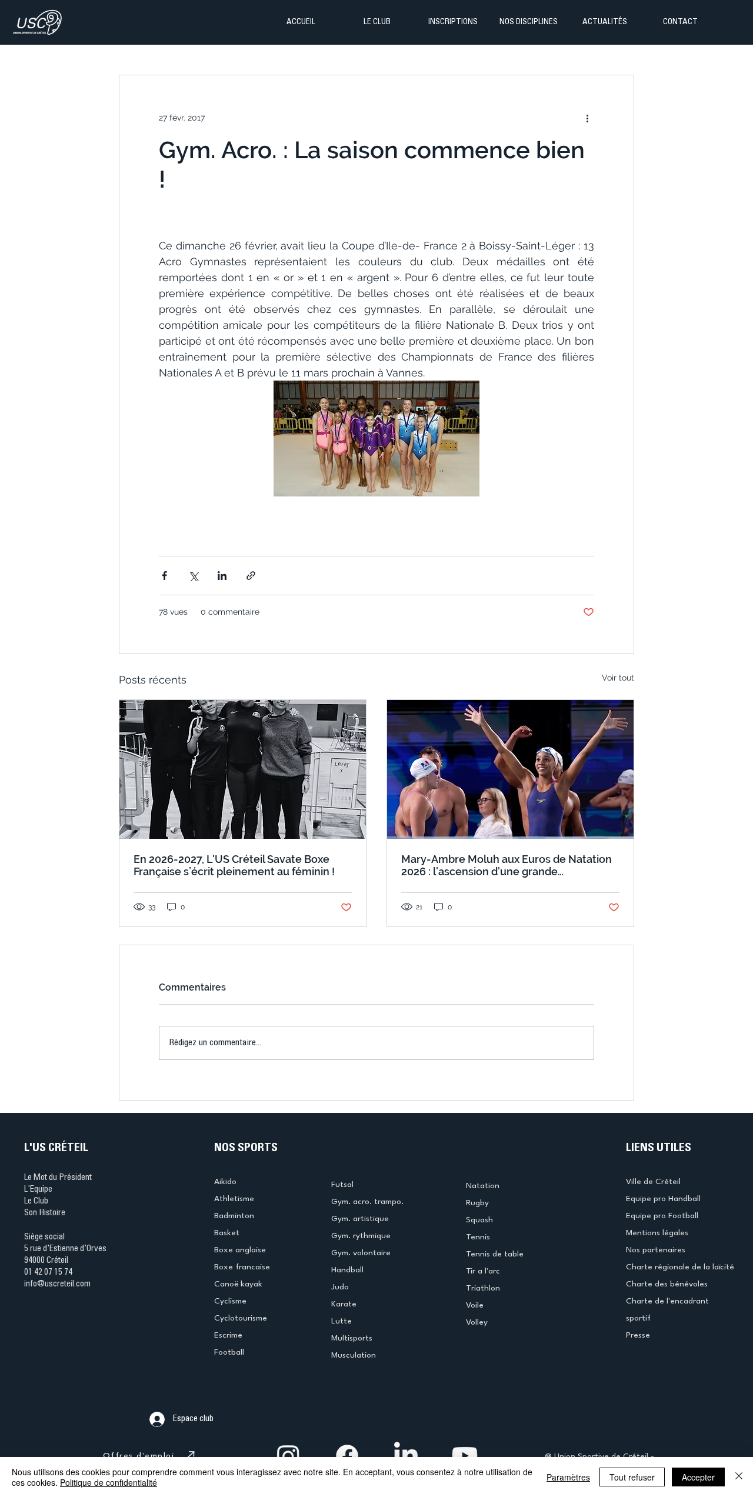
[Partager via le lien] (250, 575)
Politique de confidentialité (108, 1482)
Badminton (234, 1216)
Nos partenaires (655, 1250)
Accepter (698, 1477)
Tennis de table (495, 1254)
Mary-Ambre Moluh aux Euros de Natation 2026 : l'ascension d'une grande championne (506, 865)
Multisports (351, 1338)
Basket (226, 1233)
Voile (475, 1305)
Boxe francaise (242, 1267)
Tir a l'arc (483, 1271)
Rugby (477, 1203)
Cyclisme (230, 1301)
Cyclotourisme (240, 1318)
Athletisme (234, 1199)
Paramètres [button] (568, 1477)
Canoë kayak (238, 1284)
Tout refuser (632, 1477)
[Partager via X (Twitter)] (193, 575)
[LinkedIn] (406, 1456)
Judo (340, 1287)
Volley (477, 1322)
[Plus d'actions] (587, 118)
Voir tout (618, 677)
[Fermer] (739, 1477)
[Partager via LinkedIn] (222, 575)
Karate (343, 1304)
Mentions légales (657, 1233)
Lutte (341, 1321)
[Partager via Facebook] (164, 575)
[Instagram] (288, 1456)
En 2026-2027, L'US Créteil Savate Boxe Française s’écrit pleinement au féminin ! (234, 865)
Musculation (353, 1355)
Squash (479, 1220)
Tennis (478, 1237)
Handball (347, 1270)
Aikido (225, 1182)
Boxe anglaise (240, 1250)
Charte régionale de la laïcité (680, 1267)
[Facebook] (347, 1456)
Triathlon (483, 1288)
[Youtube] (464, 1456)
